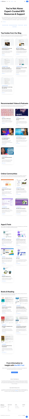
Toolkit (15, 1)
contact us (16, 390)
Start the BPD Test (14, 372)
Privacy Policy (16, 406)
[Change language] (25, 1)
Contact (23, 406)
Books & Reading (15, 26)
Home (7, 1)
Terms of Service (17, 407)
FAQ (8, 407)
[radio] (19, 415)
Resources (12, 1)
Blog (9, 1)
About (8, 406)
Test (27, 1)
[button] (7, 118)
